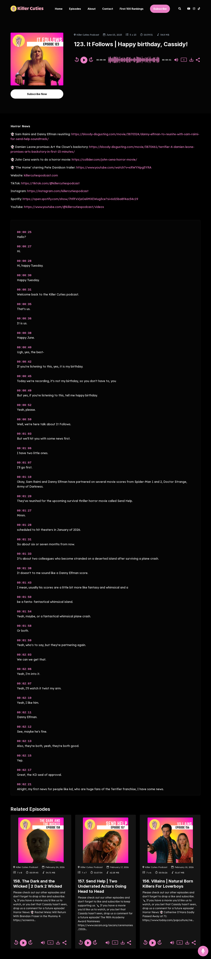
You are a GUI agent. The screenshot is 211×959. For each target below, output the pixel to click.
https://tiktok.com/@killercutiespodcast (50, 183)
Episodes (75, 8)
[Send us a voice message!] (203, 951)
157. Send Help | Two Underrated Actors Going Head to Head (102, 886)
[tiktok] (198, 9)
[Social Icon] (194, 9)
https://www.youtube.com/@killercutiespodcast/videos (63, 207)
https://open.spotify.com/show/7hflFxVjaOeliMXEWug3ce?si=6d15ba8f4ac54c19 (80, 199)
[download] (191, 59)
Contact (107, 8)
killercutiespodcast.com (40, 175)
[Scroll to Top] (203, 938)
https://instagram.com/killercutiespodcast (57, 191)
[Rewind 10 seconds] (77, 59)
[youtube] (189, 9)
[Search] (179, 9)
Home (58, 8)
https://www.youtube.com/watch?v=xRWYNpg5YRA (113, 167)
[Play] (84, 60)
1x (184, 60)
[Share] (197, 59)
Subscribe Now (37, 94)
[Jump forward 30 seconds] (91, 59)
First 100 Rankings (131, 8)
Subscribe (160, 8)
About (92, 8)
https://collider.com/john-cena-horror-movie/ (104, 159)
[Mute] (176, 59)
